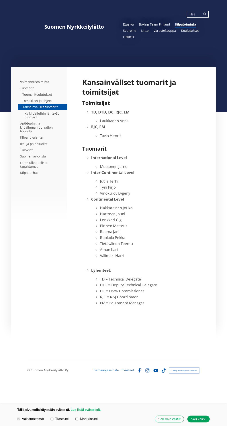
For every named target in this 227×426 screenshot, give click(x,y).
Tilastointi (61, 419)
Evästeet (128, 370)
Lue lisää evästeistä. (85, 410)
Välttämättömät (33, 419)
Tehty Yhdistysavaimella (184, 370)
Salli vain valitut (169, 419)
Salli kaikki (198, 419)
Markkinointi (89, 419)
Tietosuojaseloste (106, 370)
